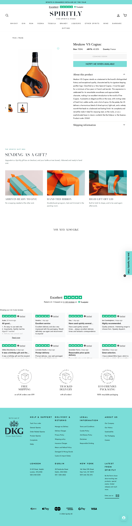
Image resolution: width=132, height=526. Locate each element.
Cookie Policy (84, 431)
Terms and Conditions (87, 426)
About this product (83, 74)
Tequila (52, 23)
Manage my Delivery (61, 426)
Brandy (64, 23)
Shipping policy (60, 439)
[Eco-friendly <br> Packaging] (107, 376)
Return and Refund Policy (63, 447)
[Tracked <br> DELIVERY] (66, 376)
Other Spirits (92, 23)
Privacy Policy (59, 435)
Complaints (33, 440)
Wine (106, 23)
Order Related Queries (37, 432)
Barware (117, 23)
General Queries (35, 427)
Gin (23, 23)
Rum (31, 23)
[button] (129, 263)
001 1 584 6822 (60, 475)
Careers (107, 440)
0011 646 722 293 (86, 475)
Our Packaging (110, 436)
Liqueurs (76, 23)
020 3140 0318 (35, 475)
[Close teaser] (124, 275)
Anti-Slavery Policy (86, 435)
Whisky (14, 23)
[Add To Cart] (30, 264)
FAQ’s (32, 444)
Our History (108, 427)
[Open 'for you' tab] (124, 518)
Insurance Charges (61, 443)
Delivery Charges (60, 431)
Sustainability (109, 432)
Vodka (40, 23)
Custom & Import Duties (63, 456)
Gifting (66, 28)
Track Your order (35, 423)
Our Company (109, 423)
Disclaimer (83, 439)
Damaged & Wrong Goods (64, 452)
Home (14, 38)
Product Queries (35, 436)
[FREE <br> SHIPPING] (24, 376)
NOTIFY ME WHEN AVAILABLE (100, 64)
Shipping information (84, 124)
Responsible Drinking (87, 443)
